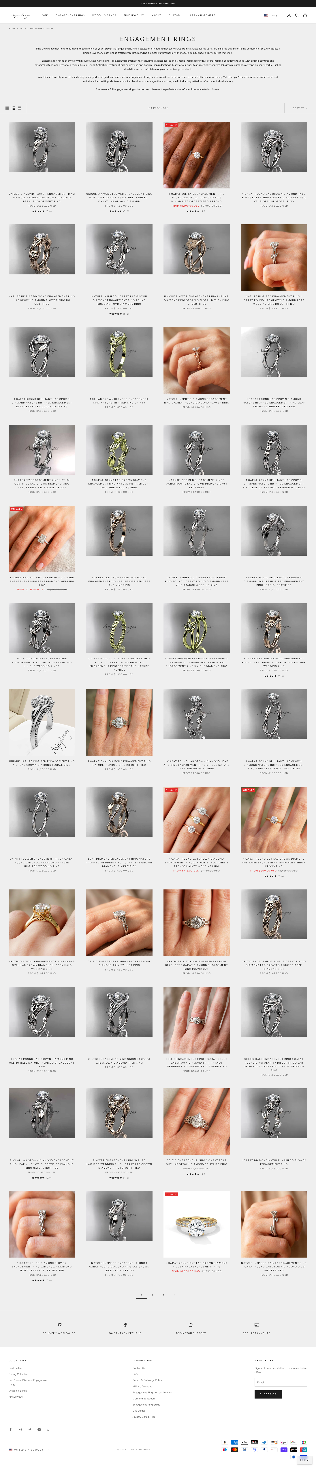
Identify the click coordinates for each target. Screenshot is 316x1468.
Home (44, 15)
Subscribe (268, 1394)
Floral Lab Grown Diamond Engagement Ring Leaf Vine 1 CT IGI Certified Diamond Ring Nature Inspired (42, 1164)
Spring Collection (18, 1374)
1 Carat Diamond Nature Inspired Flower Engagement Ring (274, 1162)
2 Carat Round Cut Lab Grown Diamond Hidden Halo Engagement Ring (197, 1265)
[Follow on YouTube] (39, 1429)
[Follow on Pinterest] (29, 1429)
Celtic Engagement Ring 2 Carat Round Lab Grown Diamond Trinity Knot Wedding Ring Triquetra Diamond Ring (197, 1063)
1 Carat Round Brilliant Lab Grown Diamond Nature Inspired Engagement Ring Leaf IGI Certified (274, 581)
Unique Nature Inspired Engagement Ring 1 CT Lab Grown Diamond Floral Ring (42, 763)
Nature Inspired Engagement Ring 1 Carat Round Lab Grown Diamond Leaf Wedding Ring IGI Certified (274, 300)
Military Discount (142, 1386)
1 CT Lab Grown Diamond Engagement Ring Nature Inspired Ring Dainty (119, 401)
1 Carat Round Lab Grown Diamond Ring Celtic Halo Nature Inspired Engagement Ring (42, 1063)
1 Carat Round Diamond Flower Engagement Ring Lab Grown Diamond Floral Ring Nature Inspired (42, 1267)
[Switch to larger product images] (7, 108)
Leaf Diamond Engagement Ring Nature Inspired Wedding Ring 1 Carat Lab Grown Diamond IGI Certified (119, 862)
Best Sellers (15, 1368)
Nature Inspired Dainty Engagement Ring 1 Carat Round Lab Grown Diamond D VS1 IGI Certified (274, 1267)
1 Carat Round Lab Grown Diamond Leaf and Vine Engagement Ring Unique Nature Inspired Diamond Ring (196, 765)
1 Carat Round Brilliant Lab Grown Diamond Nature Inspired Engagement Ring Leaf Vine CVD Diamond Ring (42, 403)
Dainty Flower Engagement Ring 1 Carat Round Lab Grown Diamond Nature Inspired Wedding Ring (42, 862)
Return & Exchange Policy (147, 1380)
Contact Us (139, 1368)
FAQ (135, 1374)
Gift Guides (139, 1410)
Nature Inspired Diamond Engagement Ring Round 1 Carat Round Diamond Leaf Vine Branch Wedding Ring (196, 581)
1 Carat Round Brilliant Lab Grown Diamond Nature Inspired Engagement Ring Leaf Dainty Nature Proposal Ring (274, 484)
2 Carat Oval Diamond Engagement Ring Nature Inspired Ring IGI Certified (119, 763)
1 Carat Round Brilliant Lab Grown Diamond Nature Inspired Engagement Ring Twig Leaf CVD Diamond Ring (274, 765)
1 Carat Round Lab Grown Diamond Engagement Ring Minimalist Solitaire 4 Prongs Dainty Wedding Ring (196, 862)
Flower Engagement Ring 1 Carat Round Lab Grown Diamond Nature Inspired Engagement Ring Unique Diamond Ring (196, 662)
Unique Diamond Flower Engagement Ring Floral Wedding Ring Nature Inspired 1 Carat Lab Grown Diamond (119, 197)
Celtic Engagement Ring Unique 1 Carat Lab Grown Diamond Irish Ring (119, 1061)
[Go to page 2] (174, 1295)
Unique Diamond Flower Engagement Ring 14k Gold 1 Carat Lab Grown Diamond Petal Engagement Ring (42, 197)
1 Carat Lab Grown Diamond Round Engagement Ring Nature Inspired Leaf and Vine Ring (119, 581)
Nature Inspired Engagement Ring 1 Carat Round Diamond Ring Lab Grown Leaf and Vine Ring (119, 1267)
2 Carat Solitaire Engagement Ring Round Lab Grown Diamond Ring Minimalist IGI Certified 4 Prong (197, 197)
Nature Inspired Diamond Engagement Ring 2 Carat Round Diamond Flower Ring (196, 401)
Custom (174, 15)
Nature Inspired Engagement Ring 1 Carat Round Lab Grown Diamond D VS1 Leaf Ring (196, 484)
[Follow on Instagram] (20, 1429)
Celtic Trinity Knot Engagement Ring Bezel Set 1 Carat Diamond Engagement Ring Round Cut (196, 965)
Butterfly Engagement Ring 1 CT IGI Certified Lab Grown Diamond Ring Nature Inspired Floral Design (42, 484)
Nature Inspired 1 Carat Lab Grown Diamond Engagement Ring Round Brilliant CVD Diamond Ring (119, 300)
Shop (23, 28)
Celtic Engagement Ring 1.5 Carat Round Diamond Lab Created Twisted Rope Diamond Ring (274, 965)
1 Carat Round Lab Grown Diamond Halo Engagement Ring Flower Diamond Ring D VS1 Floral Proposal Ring (274, 197)
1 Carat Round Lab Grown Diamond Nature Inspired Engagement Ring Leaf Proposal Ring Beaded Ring (274, 403)
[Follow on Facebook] (10, 1429)
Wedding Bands (104, 15)
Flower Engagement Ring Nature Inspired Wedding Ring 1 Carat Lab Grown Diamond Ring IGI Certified (119, 1164)
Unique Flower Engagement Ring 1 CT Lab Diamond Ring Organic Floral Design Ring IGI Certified (196, 300)
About (156, 15)
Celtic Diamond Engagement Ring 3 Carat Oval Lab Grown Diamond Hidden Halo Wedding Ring (42, 965)
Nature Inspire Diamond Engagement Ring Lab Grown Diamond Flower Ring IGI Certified (42, 300)
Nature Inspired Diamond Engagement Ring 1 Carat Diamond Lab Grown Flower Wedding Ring (274, 662)
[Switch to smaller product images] (13, 108)
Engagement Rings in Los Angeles (152, 1392)
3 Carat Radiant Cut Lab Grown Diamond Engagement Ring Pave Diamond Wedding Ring (42, 581)
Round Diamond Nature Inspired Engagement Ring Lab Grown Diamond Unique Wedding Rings (42, 662)
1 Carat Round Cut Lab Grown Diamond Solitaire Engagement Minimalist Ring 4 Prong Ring (274, 862)
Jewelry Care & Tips (144, 1417)
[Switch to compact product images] (19, 108)
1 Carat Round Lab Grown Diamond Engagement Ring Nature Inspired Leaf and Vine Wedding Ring (119, 484)
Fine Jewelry (134, 15)
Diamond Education (144, 1398)
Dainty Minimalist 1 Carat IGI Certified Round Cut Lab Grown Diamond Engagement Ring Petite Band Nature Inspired (119, 664)
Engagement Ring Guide (146, 1404)
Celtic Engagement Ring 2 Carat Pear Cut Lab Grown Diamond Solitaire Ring (196, 1162)
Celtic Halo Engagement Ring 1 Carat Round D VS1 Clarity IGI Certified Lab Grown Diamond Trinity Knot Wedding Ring (274, 1064)
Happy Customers (201, 15)
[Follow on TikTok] (48, 1429)
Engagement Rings (70, 15)
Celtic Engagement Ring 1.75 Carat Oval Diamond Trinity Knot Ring (119, 963)
